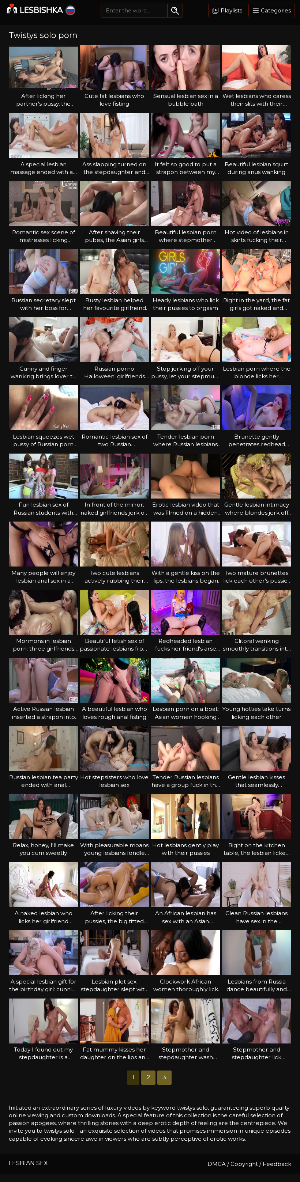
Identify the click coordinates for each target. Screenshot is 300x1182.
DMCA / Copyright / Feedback (249, 1163)
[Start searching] (175, 11)
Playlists (230, 10)
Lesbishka (41, 10)
